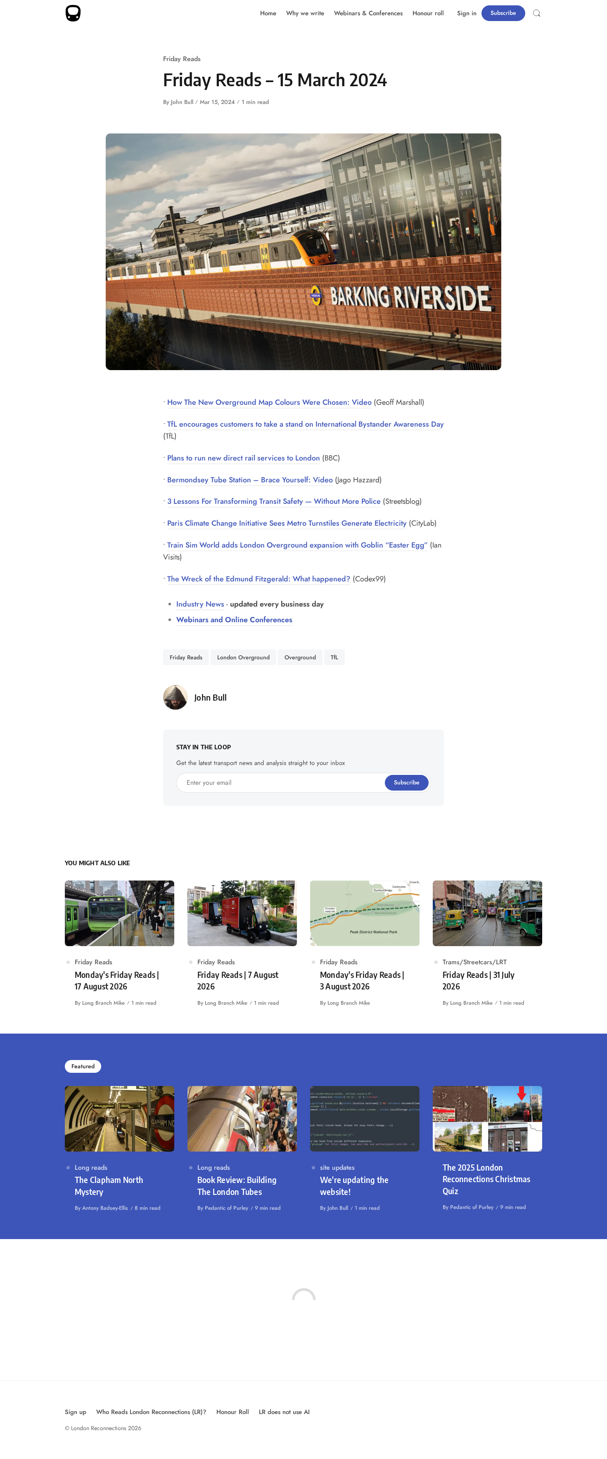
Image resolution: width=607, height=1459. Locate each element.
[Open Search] (537, 13)
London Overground (243, 657)
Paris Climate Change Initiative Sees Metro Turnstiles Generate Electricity (287, 523)
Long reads (91, 1167)
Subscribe (503, 13)
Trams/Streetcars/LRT (475, 962)
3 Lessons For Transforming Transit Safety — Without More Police (274, 501)
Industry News (200, 604)
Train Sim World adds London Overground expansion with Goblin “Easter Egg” (297, 545)
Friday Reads (182, 59)
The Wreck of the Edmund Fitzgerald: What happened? (259, 579)
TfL (334, 657)
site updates (337, 1167)
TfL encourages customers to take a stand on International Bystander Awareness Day (305, 424)
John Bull (182, 102)
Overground (300, 657)
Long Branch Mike (103, 1003)
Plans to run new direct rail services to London (243, 458)
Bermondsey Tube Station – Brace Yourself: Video (250, 480)
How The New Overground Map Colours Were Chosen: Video (269, 402)
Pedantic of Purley (226, 1208)
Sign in (467, 13)
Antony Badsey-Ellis (105, 1208)
